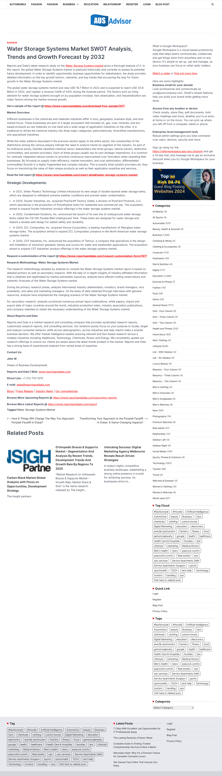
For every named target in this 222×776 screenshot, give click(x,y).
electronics (197, 526)
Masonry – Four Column (165, 369)
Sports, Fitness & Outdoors (167, 457)
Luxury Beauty (160, 363)
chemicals (159, 521)
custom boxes (189, 521)
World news (159, 498)
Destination (158, 258)
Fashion (36, 4)
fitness (195, 531)
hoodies (188, 541)
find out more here (185, 73)
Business (69, 4)
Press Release (24, 391)
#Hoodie (177, 511)
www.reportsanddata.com (55, 371)
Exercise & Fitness (162, 281)
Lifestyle (157, 346)
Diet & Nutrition (161, 264)
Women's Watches (162, 492)
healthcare (204, 536)
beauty (174, 516)
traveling (171, 575)
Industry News (44, 391)
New (155, 410)
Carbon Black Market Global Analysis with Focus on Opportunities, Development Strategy (27, 484)
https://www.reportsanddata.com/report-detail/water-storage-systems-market (87, 174)
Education (91, 4)
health (192, 536)
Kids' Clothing (160, 340)
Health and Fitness (162, 328)
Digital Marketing (163, 526)
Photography (159, 416)
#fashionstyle (161, 511)
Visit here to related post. (167, 580)
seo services (161, 560)
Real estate (158, 428)
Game (156, 299)
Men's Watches (161, 404)
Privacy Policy (160, 611)
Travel (156, 474)
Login (146, 4)
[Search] (212, 4)
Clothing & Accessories (165, 246)
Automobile (18, 4)
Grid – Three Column (163, 316)
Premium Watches (162, 422)
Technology (159, 463)
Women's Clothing (162, 486)
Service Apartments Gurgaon (169, 565)
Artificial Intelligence (197, 511)
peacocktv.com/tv (164, 555)
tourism (158, 575)
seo (196, 555)
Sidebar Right (160, 445)
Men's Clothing (161, 387)
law (199, 541)
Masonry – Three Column (166, 375)
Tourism (157, 469)
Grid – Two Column (162, 322)
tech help (187, 570)
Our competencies (66, 391)
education (181, 526)
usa (182, 575)
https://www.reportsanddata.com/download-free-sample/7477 (84, 106)
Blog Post (163, 4)
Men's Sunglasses (162, 398)
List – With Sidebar (163, 352)
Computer (158, 252)
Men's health (161, 550)
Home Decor (159, 334)
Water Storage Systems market (84, 65)
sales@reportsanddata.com (33, 384)
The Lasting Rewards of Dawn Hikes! (132, 737)
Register (132, 4)
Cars (198, 516)
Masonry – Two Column (165, 381)
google (180, 536)
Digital (156, 270)
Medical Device (190, 545)
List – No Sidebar (162, 357)
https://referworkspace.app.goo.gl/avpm (178, 151)
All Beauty (158, 211)
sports (193, 565)
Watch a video (161, 73)
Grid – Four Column (163, 311)
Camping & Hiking (162, 240)
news (175, 550)
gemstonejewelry (163, 536)
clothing (173, 521)
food (206, 531)
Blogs (10, 391)
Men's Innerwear (161, 392)
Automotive (160, 516)
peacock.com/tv (191, 550)
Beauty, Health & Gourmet (166, 229)
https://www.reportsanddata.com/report (72, 404)
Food (155, 293)
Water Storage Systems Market (36, 409)
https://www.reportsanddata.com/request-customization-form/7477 (103, 256)
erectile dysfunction (164, 531)
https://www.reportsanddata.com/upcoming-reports (85, 397)
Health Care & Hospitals (167, 541)
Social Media (159, 451)
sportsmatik (160, 570)
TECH (174, 570)
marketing (172, 545)
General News (160, 305)
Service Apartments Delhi (185, 560)
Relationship (112, 4)
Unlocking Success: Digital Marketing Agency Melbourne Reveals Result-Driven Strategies (124, 453)
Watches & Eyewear (163, 480)
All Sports (158, 217)
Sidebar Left (159, 439)
